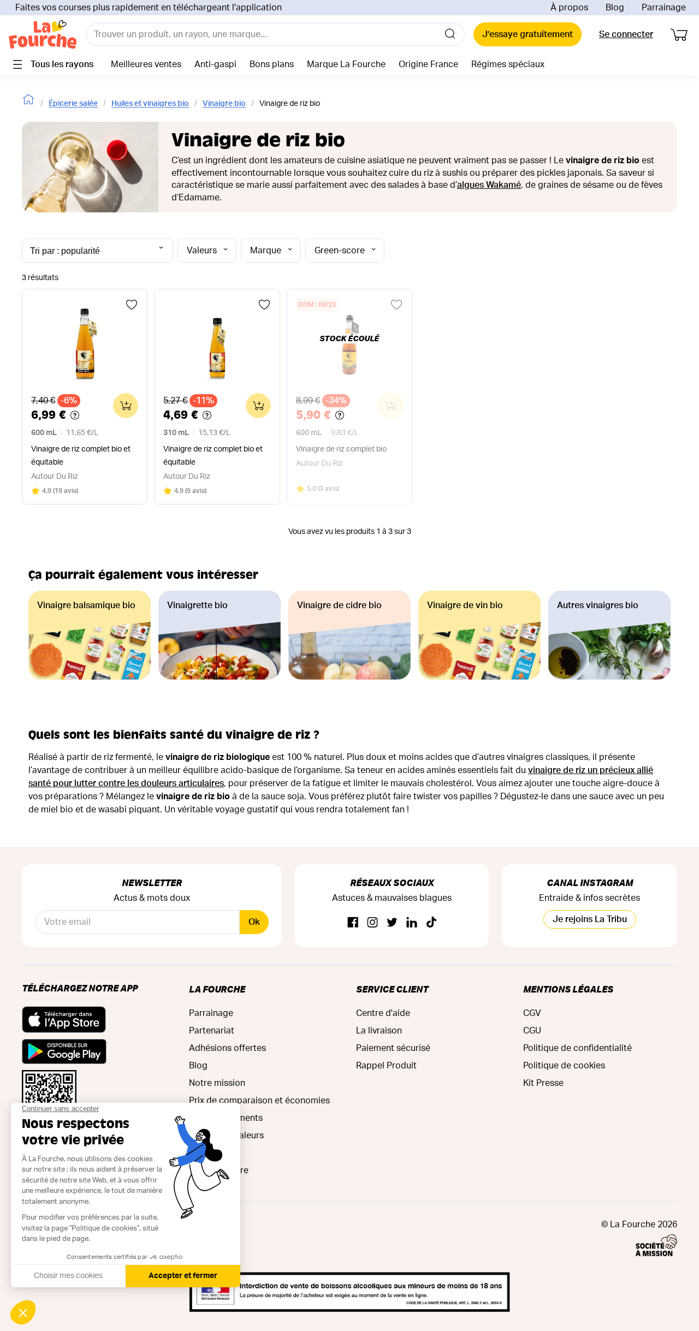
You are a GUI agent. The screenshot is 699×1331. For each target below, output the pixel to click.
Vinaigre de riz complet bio (341, 449)
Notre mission (217, 1083)
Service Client (392, 989)
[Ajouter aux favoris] (131, 304)
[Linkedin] (412, 923)
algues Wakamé (489, 185)
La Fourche (217, 989)
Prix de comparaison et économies (259, 1100)
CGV (532, 1013)
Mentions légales (568, 989)
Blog (615, 7)
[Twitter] (392, 923)
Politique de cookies (564, 1065)
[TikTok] (431, 923)
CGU (532, 1030)
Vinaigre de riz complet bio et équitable (81, 455)
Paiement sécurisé (393, 1048)
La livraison (379, 1030)
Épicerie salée (73, 104)
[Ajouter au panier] (126, 406)
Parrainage (664, 7)
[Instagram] (372, 923)
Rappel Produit (386, 1065)
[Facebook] (353, 923)
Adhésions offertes (227, 1048)
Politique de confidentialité (577, 1048)
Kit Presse (543, 1083)
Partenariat (211, 1030)
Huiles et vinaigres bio (150, 104)
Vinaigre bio (224, 104)
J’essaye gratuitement (527, 34)
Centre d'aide (383, 1013)
